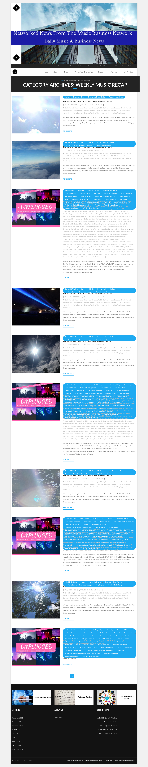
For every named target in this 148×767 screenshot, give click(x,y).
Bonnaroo (119, 530)
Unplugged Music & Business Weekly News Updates (82, 205)
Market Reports (110, 199)
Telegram (129, 431)
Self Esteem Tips (91, 429)
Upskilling (122, 254)
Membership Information (94, 761)
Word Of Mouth (109, 436)
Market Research (91, 537)
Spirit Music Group (96, 244)
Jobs (66, 199)
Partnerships (121, 236)
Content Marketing (123, 209)
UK (80, 254)
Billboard (109, 201)
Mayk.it (99, 411)
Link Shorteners (103, 408)
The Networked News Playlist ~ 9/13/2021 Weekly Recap (87, 294)
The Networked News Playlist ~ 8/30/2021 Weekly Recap (87, 475)
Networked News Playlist (97, 97)
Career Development (86, 206)
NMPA (104, 236)
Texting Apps (120, 249)
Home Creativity (68, 219)
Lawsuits (105, 221)
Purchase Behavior (108, 239)
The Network (118, 252)
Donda (130, 532)
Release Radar (119, 426)
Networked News (78, 97)
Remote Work (78, 242)
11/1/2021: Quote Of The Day (107, 718)
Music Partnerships (113, 231)
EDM (101, 214)
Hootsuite (78, 219)
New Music (128, 421)
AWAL (70, 398)
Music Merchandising (107, 418)
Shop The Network (117, 66)
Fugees (78, 216)
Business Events (100, 204)
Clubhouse (131, 66)
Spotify (105, 244)
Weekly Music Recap (116, 97)
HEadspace (100, 216)
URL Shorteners (117, 434)
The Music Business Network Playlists (83, 113)
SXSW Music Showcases (77, 249)
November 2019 (17, 749)
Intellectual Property (90, 221)
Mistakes (84, 413)
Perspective (85, 426)
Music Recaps (78, 110)
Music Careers (102, 226)
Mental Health (110, 537)
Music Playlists (68, 110)
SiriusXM (117, 429)
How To (65, 408)
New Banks (82, 236)
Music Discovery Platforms (80, 229)
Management (67, 411)
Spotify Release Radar (98, 431)
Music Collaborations (115, 226)
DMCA (96, 403)
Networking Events (102, 542)
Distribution (124, 394)
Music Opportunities (98, 231)
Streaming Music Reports (92, 247)
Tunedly (70, 254)
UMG (83, 254)
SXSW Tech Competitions (95, 249)
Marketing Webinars (109, 224)
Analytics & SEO (70, 385)
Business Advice (93, 190)
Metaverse (76, 413)
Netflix (121, 421)
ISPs (99, 221)
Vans (72, 436)
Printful (101, 426)
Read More (67, 131)
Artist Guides (69, 190)
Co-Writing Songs (73, 401)
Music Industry (122, 416)
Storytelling (122, 244)
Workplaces (76, 439)
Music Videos (76, 421)
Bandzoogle (77, 398)
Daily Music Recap (71, 582)
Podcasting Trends (69, 545)
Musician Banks (115, 234)
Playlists (100, 110)
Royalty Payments (89, 242)
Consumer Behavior (110, 193)
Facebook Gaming (74, 406)
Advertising (78, 530)
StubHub (110, 431)
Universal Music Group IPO (101, 254)
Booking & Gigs (115, 385)
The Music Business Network (92, 105)
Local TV (79, 224)
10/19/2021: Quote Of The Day (107, 733)
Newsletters (91, 236)
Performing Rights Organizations (104, 423)
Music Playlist (126, 108)
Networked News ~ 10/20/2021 (107, 730)
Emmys (73, 535)
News (126, 539)
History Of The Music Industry (75, 142)
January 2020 (16, 745)
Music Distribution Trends (107, 416)
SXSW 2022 (120, 247)
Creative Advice (126, 193)
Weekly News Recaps (72, 417)
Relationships (67, 242)
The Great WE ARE (109, 110)
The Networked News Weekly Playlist (116, 598)
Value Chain (81, 257)
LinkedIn (71, 66)
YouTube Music (99, 439)
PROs (107, 426)
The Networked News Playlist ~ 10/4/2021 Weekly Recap (87, 102)
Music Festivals (95, 229)
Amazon (92, 396)
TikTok (86, 434)
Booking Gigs (90, 398)
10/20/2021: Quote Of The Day (107, 726)
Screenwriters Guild (103, 242)
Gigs (92, 406)
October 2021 (17, 722)
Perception (88, 423)
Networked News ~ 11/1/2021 (107, 722)
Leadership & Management (81, 199)
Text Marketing (110, 249)
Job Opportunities (101, 399)
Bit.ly (83, 398)
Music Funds (105, 229)
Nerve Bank (74, 236)
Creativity (95, 214)
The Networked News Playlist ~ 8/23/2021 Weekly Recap (87, 587)
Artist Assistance (85, 201)
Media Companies (113, 411)
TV (131, 547)
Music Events (74, 540)
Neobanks (66, 236)
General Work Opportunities (105, 196)
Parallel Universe (78, 423)
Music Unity (92, 234)
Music (67, 97)
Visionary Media (91, 257)
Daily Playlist (69, 108)
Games (87, 406)
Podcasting (94, 426)
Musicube (124, 234)
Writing (84, 439)
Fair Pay (122, 214)
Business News (85, 193)
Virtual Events (96, 550)
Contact (109, 761)
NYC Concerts (112, 236)
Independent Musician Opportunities (99, 219)
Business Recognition (70, 206)
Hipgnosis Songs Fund (124, 216)
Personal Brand (122, 423)
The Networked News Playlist (106, 113)
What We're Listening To (79, 600)
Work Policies (120, 436)
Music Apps (81, 226)
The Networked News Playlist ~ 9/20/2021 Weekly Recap (87, 147)
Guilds (94, 216)
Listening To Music (97, 108)
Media (104, 411)
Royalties (102, 545)
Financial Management (105, 396)
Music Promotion (126, 231)
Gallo (83, 406)
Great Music (78, 108)
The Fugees (130, 249)
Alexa (87, 396)
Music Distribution (118, 413)
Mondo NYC (121, 224)
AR (106, 396)
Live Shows (129, 408)
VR (93, 436)
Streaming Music (76, 247)
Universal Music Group (75, 550)
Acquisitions (69, 530)
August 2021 (16, 730)
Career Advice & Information (74, 391)
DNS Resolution (103, 403)
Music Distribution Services (87, 416)
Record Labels (120, 239)
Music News (86, 231)
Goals (116, 406)
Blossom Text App (126, 201)
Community (67, 209)
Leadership (112, 221)
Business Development (111, 190)
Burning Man (67, 532)
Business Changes (88, 204)
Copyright (66, 211)
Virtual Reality (86, 436)
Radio (111, 426)
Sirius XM (110, 429)
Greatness (87, 108)
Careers (97, 193)
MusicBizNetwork (90, 110)
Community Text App (78, 209)
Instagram (78, 221)
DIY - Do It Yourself (71, 396)
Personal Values (75, 426)
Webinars (101, 257)
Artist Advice (73, 201)
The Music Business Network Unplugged (79, 145)
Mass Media (92, 411)
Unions (88, 254)
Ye (103, 550)
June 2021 (15, 737)
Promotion (106, 202)
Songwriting (76, 431)
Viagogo (77, 436)
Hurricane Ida (112, 535)
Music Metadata (96, 540)
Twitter (90, 66)
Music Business (115, 108)
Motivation (120, 537)
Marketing (123, 199)
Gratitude (122, 406)
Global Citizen (86, 216)
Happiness (129, 406)
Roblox (126, 426)
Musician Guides (99, 421)
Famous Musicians (101, 535)
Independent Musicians (121, 219)
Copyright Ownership (105, 211)
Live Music (97, 199)
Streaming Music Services (100, 547)
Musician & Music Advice (88, 648)
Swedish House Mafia (108, 247)
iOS (78, 408)
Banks (103, 201)
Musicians (79, 542)
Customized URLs (87, 403)
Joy (81, 408)
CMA (64, 401)
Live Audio (113, 408)
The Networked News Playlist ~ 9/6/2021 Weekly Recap (87, 341)
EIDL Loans (66, 535)
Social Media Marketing (122, 202)
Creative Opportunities (71, 214)
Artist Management (99, 385)
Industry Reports (69, 221)
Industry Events (124, 196)
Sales (108, 545)
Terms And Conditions (75, 761)
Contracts (68, 394)
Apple (98, 396)
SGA (112, 242)
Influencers (72, 408)
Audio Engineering (113, 396)
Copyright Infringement (79, 211)
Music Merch (95, 418)
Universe (99, 434)
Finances (72, 216)
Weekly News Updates (91, 417)
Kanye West (72, 537)
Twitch (76, 254)
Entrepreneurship (71, 196)
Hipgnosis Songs (110, 216)
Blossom (116, 201)
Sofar (65, 244)
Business (66, 204)
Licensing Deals (122, 221)
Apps (66, 201)
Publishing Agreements (79, 239)
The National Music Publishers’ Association (98, 252)
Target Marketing (119, 431)
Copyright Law (92, 211)
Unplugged (121, 113)
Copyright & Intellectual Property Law (88, 394)
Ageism (82, 396)
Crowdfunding (123, 532)
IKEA (84, 219)
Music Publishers (69, 234)
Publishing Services (94, 239)
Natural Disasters (89, 542)
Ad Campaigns (74, 396)
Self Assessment (79, 429)
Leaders (86, 408)
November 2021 (17, 718)
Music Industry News (119, 645)
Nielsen (99, 236)
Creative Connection (121, 211)
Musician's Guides (112, 421)
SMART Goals (125, 429)
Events (116, 214)
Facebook (61, 66)
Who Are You (98, 436)
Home (62, 80)
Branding (81, 190)
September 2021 (17, 726)
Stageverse (113, 244)
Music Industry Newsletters (119, 229)
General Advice (86, 196)
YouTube (80, 66)
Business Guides (70, 193)
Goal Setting (109, 406)
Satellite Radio (68, 429)
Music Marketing (76, 231)
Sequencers (102, 429)
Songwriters (71, 244)
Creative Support (86, 214)
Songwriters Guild (82, 244)
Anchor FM (92, 530)
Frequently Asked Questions (124, 761)
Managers (76, 411)
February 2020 (17, 741)
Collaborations (123, 206)
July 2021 (15, 733)
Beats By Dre (111, 530)
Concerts (83, 401)
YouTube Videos (110, 439)
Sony (83, 431)
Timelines (92, 434)
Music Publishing (81, 234)
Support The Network (101, 66)
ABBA (67, 396)
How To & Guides (70, 399)
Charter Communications (108, 206)
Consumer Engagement (108, 209)
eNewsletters (108, 214)
